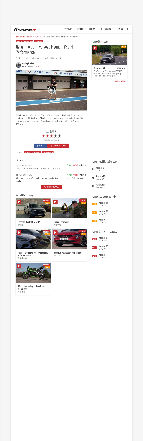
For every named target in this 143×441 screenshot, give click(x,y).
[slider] (51, 135)
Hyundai (27, 152)
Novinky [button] (80, 29)
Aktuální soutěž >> (120, 81)
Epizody (29, 36)
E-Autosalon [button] (106, 29)
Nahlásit (84, 165)
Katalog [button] (120, 29)
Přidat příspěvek (53, 187)
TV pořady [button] (68, 29)
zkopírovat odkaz (59, 145)
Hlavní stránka (20, 36)
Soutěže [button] (92, 29)
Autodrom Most (47, 152)
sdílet (41, 145)
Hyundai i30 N (36, 152)
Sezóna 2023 (39, 36)
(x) (69, 165)
